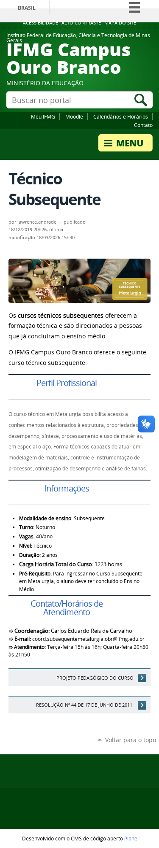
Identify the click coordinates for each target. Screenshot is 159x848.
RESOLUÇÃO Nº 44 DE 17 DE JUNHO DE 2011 (85, 705)
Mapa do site (120, 23)
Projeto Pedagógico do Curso (95, 678)
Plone (130, 838)
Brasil (27, 7)
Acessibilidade (40, 23)
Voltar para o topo (130, 740)
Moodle (74, 116)
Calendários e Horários (120, 116)
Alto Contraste (81, 23)
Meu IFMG (43, 116)
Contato (143, 125)
